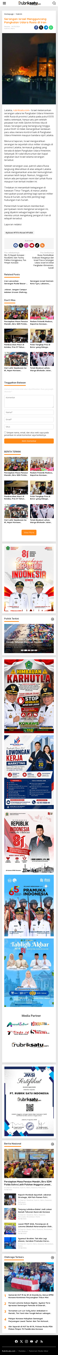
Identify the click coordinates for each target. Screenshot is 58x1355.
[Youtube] (31, 245)
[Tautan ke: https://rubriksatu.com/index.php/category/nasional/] (52, 1144)
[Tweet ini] (41, 27)
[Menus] (4, 3)
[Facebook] (15, 245)
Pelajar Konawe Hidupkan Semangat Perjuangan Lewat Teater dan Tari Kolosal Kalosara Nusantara (28, 1319)
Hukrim (7, 28)
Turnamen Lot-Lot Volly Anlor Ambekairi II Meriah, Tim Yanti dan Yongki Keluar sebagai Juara (29, 1312)
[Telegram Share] (46, 27)
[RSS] (42, 245)
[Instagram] (26, 245)
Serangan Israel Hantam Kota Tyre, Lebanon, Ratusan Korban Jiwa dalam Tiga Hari (41, 282)
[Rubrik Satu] (29, 3)
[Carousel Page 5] (35, 650)
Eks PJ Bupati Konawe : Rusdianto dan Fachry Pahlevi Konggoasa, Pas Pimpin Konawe (15, 257)
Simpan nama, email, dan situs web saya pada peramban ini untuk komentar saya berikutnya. (26, 433)
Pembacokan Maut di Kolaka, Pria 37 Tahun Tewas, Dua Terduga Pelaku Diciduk (14, 345)
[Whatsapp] (51, 27)
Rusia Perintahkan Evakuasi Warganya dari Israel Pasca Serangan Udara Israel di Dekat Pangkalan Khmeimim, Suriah (43, 260)
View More (29, 532)
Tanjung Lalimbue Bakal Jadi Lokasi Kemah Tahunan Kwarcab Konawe (35, 1210)
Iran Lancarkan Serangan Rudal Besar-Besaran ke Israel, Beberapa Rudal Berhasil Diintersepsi (16, 282)
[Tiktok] (37, 245)
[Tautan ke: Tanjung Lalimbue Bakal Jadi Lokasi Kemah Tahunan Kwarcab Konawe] (10, 1213)
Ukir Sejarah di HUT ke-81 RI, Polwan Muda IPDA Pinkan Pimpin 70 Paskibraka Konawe (30, 1327)
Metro (13, 28)
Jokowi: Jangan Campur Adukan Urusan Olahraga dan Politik (16, 290)
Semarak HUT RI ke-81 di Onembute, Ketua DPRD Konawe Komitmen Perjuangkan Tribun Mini (30, 1296)
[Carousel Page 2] (25, 650)
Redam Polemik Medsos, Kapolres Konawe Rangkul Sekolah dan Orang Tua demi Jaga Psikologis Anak (41, 322)
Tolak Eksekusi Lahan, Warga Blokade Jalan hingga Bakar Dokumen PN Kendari (41, 369)
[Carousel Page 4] (32, 650)
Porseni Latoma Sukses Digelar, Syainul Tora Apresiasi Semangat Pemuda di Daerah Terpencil (29, 1304)
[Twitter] (21, 245)
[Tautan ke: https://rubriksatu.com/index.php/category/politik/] (52, 619)
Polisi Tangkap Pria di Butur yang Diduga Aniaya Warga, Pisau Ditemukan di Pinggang (41, 345)
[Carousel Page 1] (22, 650)
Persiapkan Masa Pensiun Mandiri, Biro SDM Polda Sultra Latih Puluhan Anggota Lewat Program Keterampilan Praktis (16, 322)
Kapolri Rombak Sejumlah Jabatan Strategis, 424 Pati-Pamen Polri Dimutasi (34, 1196)
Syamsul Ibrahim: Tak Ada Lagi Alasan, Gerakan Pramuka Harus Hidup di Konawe (29, 640)
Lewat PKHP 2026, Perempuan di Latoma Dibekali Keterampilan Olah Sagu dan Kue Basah (35, 1225)
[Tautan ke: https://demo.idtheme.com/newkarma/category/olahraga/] (52, 1257)
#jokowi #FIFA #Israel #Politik (19, 232)
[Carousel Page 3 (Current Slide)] (29, 650)
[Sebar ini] (36, 27)
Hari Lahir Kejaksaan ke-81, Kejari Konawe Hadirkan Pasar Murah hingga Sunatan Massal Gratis (15, 369)
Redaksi (22, 1351)
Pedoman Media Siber (38, 1351)
